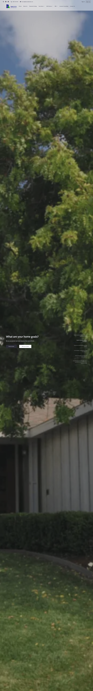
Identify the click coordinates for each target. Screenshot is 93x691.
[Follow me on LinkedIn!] (8, 1)
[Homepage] (11, 6)
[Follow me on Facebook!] (5, 1)
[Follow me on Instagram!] (3, 1)
